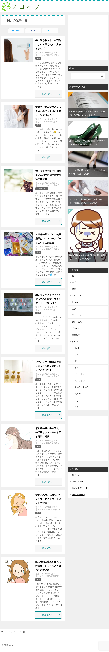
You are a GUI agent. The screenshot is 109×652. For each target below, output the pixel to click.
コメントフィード (80, 488)
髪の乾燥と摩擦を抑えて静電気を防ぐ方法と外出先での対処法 (48, 565)
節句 (77, 368)
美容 (38, 58)
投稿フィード (78, 481)
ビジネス (76, 328)
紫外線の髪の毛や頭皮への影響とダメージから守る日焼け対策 (48, 432)
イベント (76, 348)
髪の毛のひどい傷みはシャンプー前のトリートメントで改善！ (48, 499)
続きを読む (47, 94)
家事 (74, 276)
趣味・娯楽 (77, 322)
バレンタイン (81, 374)
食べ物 (75, 302)
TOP (11, 632)
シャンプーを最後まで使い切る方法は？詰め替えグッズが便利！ (48, 366)
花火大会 (79, 394)
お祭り (78, 407)
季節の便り (77, 335)
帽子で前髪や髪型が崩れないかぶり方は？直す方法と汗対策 (48, 175)
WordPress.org (78, 494)
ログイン (76, 475)
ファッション (42, 189)
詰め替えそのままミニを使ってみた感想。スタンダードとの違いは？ (48, 299)
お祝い (75, 341)
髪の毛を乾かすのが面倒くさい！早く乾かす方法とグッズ (48, 44)
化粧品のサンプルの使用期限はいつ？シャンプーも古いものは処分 (48, 238)
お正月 (78, 354)
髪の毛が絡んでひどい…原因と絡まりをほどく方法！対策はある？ (48, 111)
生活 (38, 252)
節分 (77, 361)
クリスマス (80, 400)
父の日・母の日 (82, 387)
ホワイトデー (81, 381)
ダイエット (77, 295)
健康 (74, 289)
